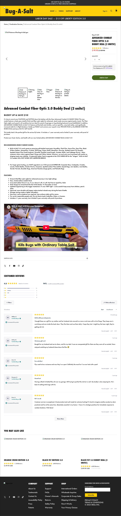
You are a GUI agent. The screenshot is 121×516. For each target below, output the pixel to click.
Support (69, 11)
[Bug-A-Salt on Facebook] (10, 267)
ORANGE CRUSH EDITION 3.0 (16, 460)
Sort (102, 309)
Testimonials (32, 492)
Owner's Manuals (52, 496)
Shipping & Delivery (69, 500)
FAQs (47, 492)
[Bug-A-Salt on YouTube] (14, 267)
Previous (7, 59)
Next (85, 59)
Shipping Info (8, 258)
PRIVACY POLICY (91, 500)
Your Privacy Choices (69, 507)
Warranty (49, 507)
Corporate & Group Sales (71, 496)
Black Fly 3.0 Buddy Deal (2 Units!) (94, 461)
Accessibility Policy (35, 500)
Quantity (95, 56)
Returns (48, 500)
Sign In (105, 11)
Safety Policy (50, 504)
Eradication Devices (16, 24)
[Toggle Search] (111, 11)
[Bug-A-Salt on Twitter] (5, 267)
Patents (31, 507)
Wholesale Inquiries (68, 492)
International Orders (69, 488)
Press (30, 504)
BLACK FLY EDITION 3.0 (52, 460)
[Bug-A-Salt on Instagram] (19, 267)
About (77, 11)
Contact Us (32, 496)
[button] (100, 48)
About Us (31, 488)
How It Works (66, 504)
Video (61, 11)
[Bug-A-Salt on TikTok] (23, 267)
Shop (52, 11)
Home (6, 24)
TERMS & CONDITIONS (94, 502)
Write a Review (111, 303)
